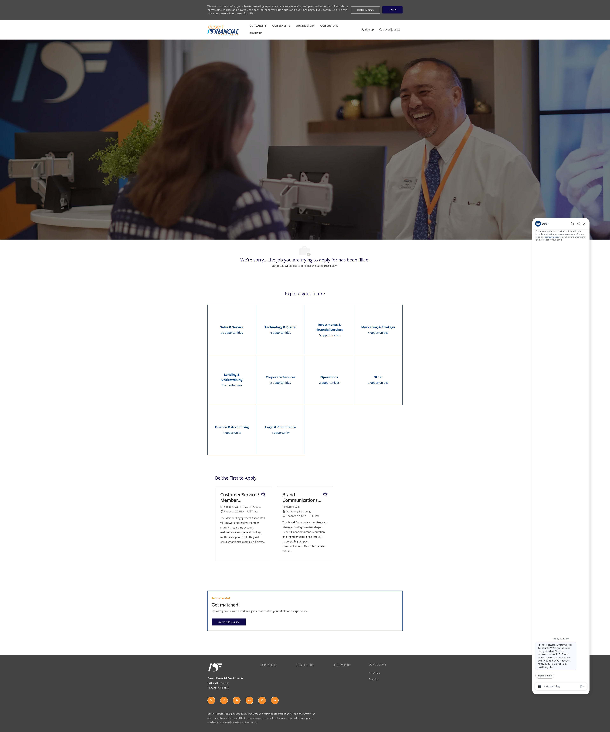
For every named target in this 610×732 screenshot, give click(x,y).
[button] (367, 29)
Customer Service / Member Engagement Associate (239, 497)
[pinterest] (262, 700)
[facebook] (224, 700)
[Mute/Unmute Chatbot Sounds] (578, 223)
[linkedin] (275, 700)
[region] (561, 454)
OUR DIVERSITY (305, 25)
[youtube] (249, 700)
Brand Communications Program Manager (301, 497)
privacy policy (552, 237)
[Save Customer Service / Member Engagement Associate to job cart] (263, 494)
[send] (582, 686)
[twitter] (211, 700)
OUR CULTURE (329, 25)
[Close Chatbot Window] (584, 223)
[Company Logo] (223, 29)
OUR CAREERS (258, 25)
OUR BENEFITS (281, 25)
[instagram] (237, 700)
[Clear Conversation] (572, 223)
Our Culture (375, 673)
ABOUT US (256, 33)
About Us (373, 679)
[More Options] (540, 686)
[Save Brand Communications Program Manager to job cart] (325, 494)
